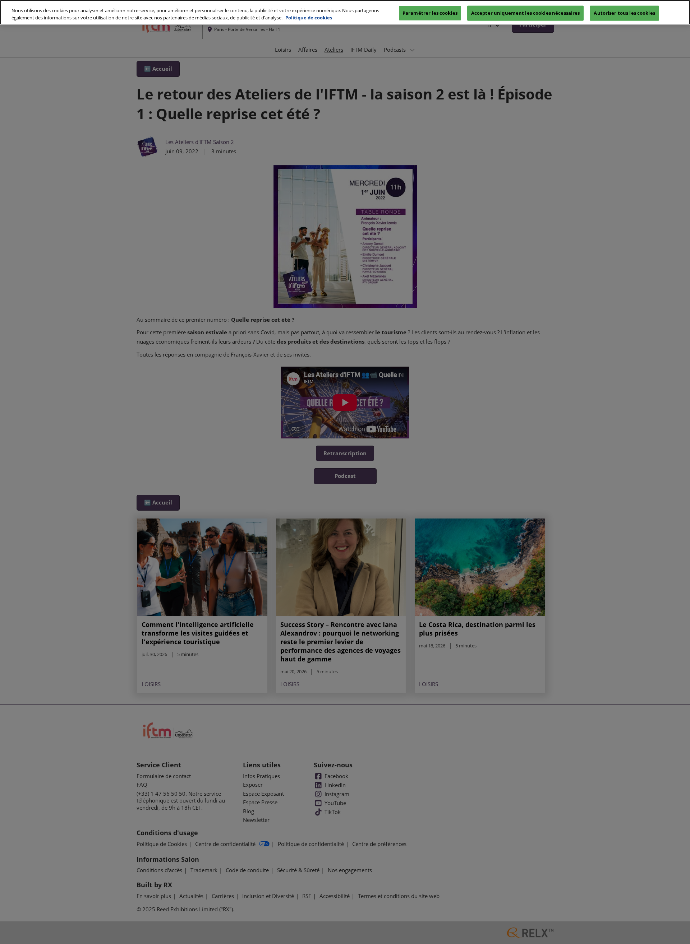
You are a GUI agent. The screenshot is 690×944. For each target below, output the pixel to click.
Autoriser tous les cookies (624, 12)
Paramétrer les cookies (429, 12)
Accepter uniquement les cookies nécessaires (525, 12)
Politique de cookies (308, 17)
